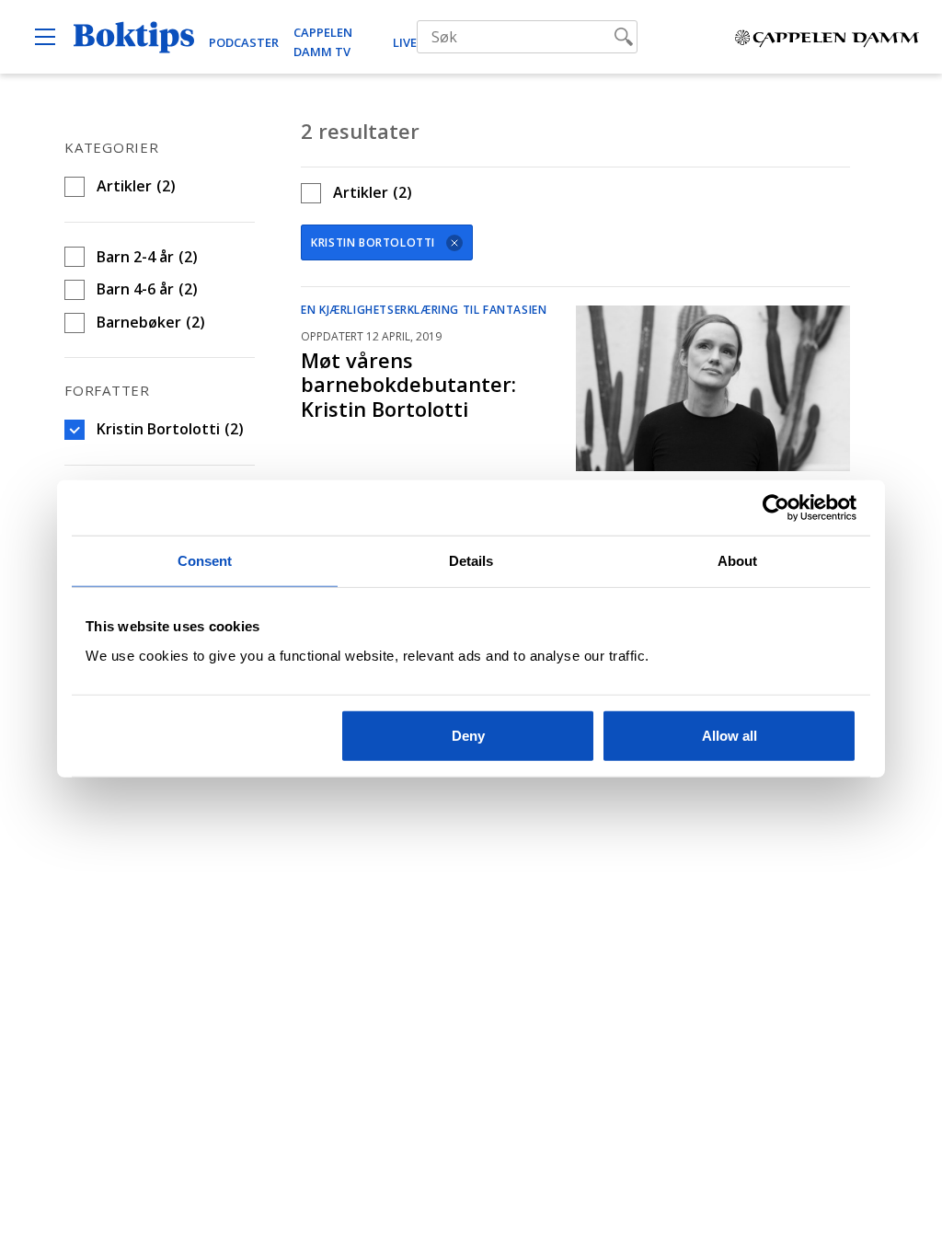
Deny (468, 735)
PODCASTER (244, 42)
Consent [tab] (205, 561)
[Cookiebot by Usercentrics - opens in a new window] (775, 508)
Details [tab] (471, 561)
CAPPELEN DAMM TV (322, 42)
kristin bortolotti (373, 242)
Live (405, 42)
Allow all (729, 735)
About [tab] (738, 561)
